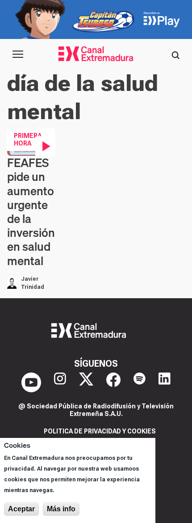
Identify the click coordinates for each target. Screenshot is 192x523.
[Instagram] (60, 382)
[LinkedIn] (165, 382)
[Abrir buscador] (175, 54)
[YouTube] (31, 382)
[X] (86, 382)
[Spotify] (140, 382)
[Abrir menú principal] (18, 54)
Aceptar (21, 509)
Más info (61, 509)
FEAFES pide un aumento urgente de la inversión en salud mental (31, 212)
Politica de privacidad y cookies (100, 431)
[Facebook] (113, 382)
